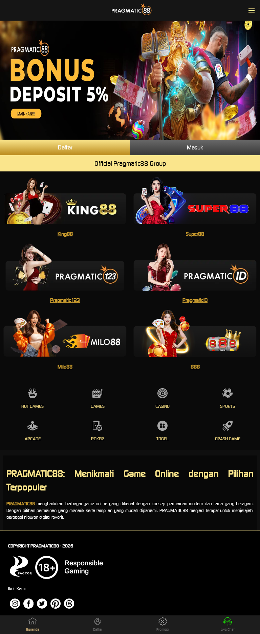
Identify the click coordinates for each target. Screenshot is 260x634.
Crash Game (227, 439)
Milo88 (65, 366)
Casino (162, 406)
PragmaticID (195, 300)
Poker (97, 439)
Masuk (195, 147)
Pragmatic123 (65, 300)
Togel (162, 439)
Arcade (33, 439)
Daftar (65, 147)
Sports (227, 406)
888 (195, 366)
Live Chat (228, 629)
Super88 (195, 234)
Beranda (32, 629)
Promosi (162, 629)
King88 (65, 234)
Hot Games (32, 406)
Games (98, 406)
